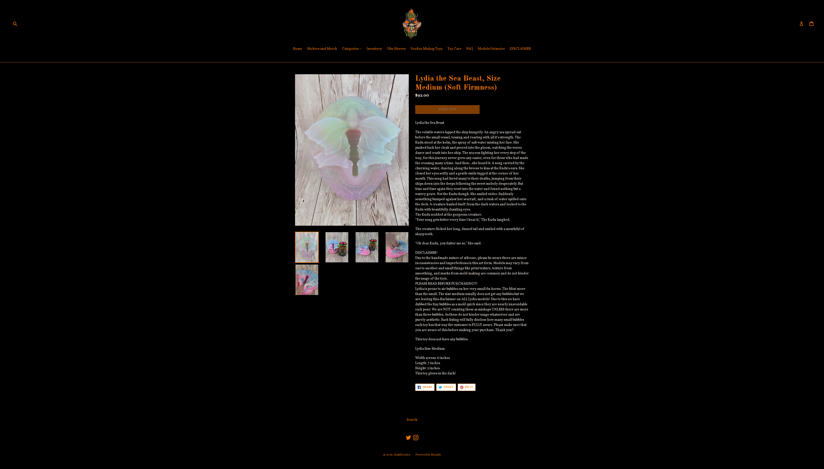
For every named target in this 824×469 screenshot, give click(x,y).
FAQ (469, 49)
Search (412, 420)
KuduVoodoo (402, 455)
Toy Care (454, 49)
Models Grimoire (491, 49)
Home (297, 49)
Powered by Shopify (428, 455)
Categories (353, 48)
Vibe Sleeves (396, 49)
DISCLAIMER (520, 49)
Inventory (374, 49)
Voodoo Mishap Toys (426, 49)
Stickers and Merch (322, 49)
